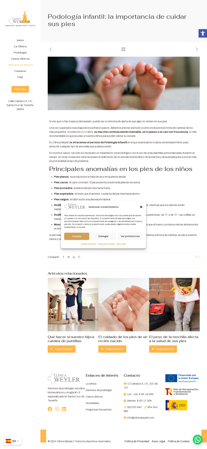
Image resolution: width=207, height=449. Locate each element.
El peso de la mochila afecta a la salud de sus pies (173, 339)
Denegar (103, 236)
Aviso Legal (121, 244)
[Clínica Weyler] (20, 18)
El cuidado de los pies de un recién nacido (122, 339)
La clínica (91, 383)
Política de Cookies (179, 441)
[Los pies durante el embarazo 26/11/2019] (43, 436)
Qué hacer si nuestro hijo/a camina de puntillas (71, 339)
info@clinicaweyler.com (140, 417)
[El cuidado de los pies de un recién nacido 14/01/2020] (204, 436)
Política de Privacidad (106, 244)
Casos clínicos (94, 396)
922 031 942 (134, 407)
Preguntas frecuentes (99, 409)
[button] (203, 33)
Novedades (92, 403)
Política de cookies (88, 244)
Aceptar (76, 236)
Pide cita (20, 89)
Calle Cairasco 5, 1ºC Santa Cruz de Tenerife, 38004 (20, 105)
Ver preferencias (130, 236)
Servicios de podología (99, 390)
